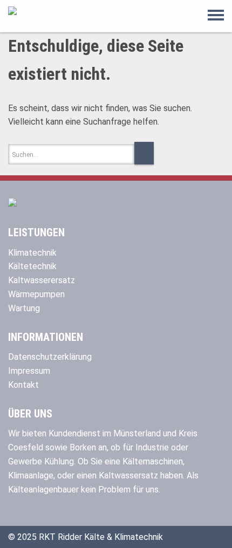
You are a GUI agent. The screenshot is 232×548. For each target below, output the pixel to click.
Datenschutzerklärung (50, 357)
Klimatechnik (32, 253)
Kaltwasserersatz (41, 280)
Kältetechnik (32, 266)
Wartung (24, 308)
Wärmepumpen (36, 294)
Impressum (29, 371)
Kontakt (23, 385)
